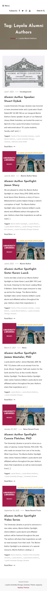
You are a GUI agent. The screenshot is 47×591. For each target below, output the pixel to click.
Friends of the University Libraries (22, 136)
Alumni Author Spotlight (18, 224)
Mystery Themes (23, 587)
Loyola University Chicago (14, 395)
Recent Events (23, 582)
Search (39, 11)
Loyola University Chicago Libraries (26, 229)
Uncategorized (25, 92)
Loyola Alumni (33, 224)
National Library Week (19, 142)
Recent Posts (33, 429)
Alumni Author (26, 176)
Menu (7, 6)
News (35, 176)
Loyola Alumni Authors (12, 227)
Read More (8, 147)
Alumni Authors (15, 555)
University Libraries (30, 476)
